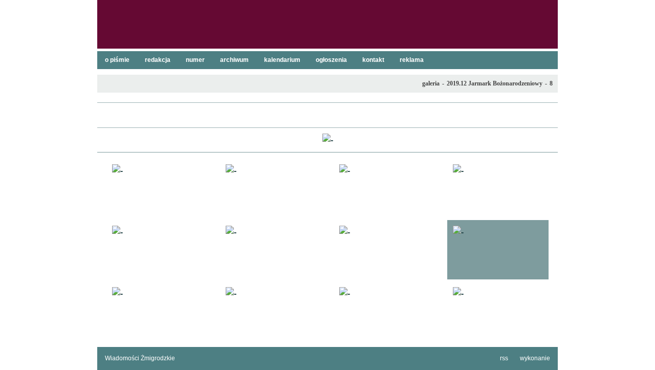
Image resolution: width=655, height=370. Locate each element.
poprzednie (110, 140)
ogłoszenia (331, 59)
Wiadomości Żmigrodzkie (140, 358)
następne (545, 140)
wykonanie (535, 358)
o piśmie (117, 59)
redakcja (157, 59)
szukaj (546, 11)
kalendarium (282, 59)
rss (504, 358)
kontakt (373, 59)
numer (195, 59)
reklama (412, 59)
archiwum (234, 59)
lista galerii (327, 115)
